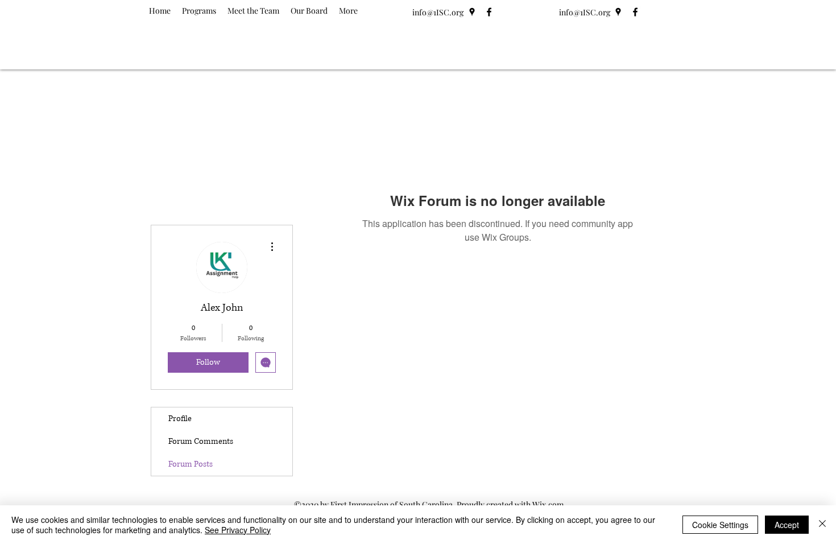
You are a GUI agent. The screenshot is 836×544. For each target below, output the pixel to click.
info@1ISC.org (437, 12)
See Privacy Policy (238, 529)
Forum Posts (190, 464)
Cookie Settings (720, 524)
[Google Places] (472, 12)
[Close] (822, 524)
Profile (180, 418)
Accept (787, 524)
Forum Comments (200, 441)
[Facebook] (489, 12)
